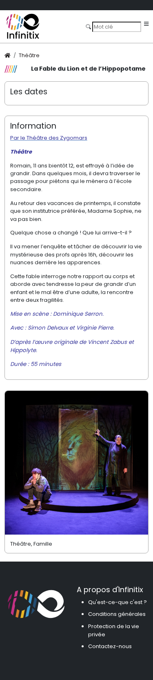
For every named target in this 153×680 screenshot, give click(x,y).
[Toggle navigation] (146, 24)
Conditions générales (117, 614)
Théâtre (29, 55)
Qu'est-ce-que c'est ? (117, 602)
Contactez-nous (110, 646)
